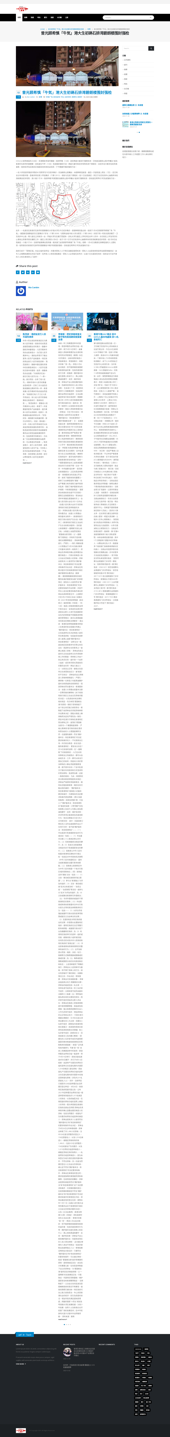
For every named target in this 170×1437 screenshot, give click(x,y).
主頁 (66, 17)
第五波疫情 (146, 1398)
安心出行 (137, 1365)
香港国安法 (143, 1414)
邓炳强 (141, 1406)
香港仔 (79, 97)
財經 (32, 17)
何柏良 (142, 1353)
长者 (147, 1406)
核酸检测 (144, 1381)
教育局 (144, 1369)
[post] (125, 107)
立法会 (146, 1394)
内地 (148, 1353)
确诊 (136, 1394)
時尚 (38, 17)
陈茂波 (147, 1410)
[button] (64, 1324)
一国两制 (146, 1349)
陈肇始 (141, 1410)
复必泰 (142, 1361)
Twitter (23, 272)
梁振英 (137, 1386)
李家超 (144, 1377)
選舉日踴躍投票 (128, 131)
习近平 (137, 1353)
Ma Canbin (31, 97)
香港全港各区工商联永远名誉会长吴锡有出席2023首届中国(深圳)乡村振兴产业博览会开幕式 (138, 108)
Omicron (138, 1349)
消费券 (150, 1386)
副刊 (45, 17)
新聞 (19, 17)
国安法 (150, 1357)
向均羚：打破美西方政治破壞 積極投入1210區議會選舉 (137, 121)
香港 (136, 1414)
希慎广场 (49, 97)
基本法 (137, 1361)
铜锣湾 (74, 97)
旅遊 (52, 17)
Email (38, 272)
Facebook (18, 272)
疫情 (136, 1390)
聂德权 (137, 1402)
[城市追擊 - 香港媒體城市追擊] (22, 9)
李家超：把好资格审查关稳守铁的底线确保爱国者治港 (34, 337)
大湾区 (149, 1361)
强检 (143, 1365)
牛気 (62, 97)
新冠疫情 (56, 97)
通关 (136, 1406)
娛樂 (25, 17)
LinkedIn (28, 272)
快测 (148, 1365)
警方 (142, 1402)
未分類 (59, 17)
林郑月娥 (137, 1381)
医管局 (137, 1357)
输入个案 (148, 1402)
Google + (33, 272)
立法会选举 (138, 1398)
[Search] (151, 17)
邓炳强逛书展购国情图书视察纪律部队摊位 (105, 335)
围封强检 (143, 1357)
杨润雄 (150, 1377)
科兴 (141, 1394)
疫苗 (149, 1390)
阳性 (136, 1410)
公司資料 (127, 60)
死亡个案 (143, 1386)
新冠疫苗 (144, 1373)
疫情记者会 (143, 1390)
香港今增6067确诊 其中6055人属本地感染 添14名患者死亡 (70, 337)
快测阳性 (137, 1369)
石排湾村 (68, 97)
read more (27, 1319)
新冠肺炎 (137, 1377)
